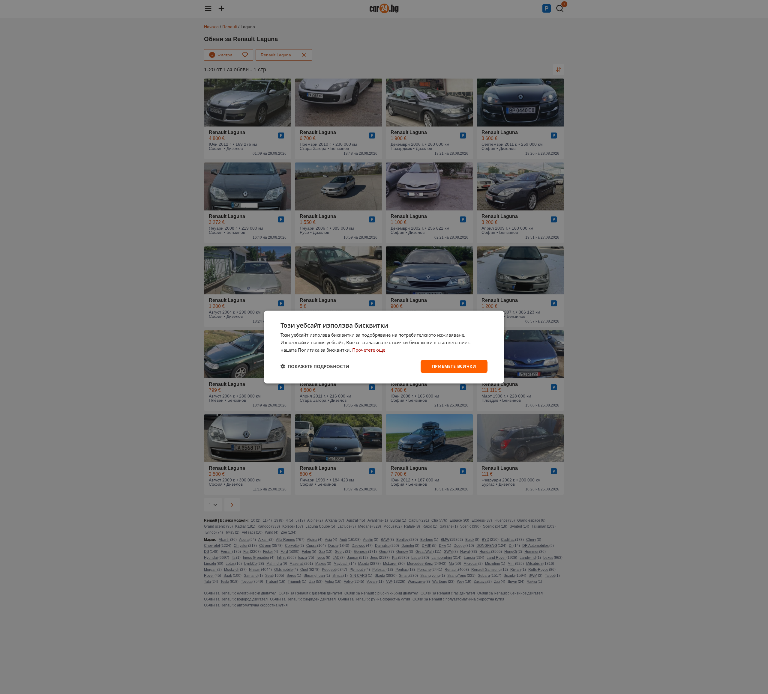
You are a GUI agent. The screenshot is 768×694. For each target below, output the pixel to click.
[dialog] (384, 347)
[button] (314, 366)
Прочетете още (368, 350)
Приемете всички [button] (454, 366)
